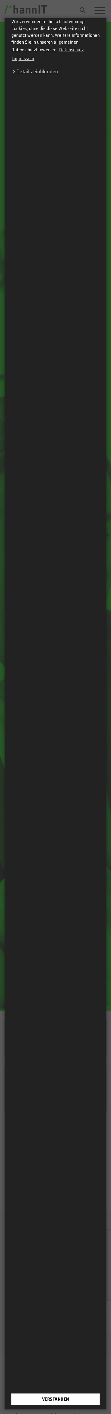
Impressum (23, 58)
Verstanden (55, 1399)
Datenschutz (71, 50)
